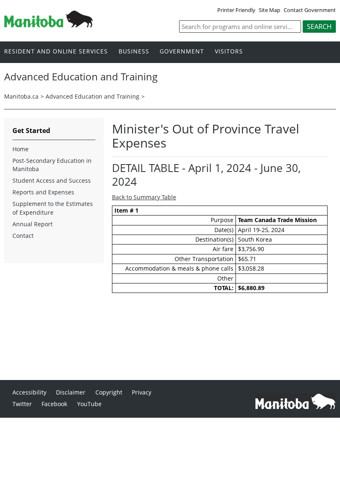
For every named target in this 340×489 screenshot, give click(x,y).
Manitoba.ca (21, 96)
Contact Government (310, 10)
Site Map (269, 10)
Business (134, 52)
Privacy (141, 392)
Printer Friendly (236, 10)
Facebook (54, 404)
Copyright (108, 392)
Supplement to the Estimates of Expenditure (52, 208)
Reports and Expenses (43, 192)
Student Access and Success (51, 180)
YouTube (89, 404)
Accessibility (29, 392)
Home (20, 149)
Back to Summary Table (144, 197)
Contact (23, 236)
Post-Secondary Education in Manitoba (52, 165)
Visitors (229, 52)
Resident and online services (56, 52)
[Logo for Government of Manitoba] (48, 24)
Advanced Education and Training (92, 96)
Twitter (22, 404)
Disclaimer (70, 392)
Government (182, 52)
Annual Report (32, 224)
